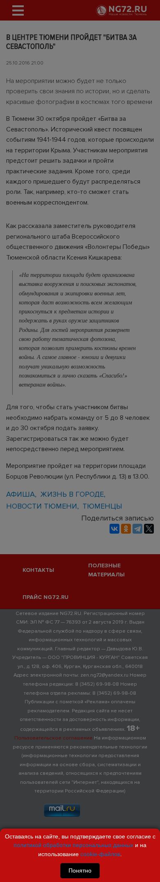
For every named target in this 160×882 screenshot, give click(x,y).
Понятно (80, 870)
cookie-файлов (100, 854)
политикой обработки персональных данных (73, 845)
